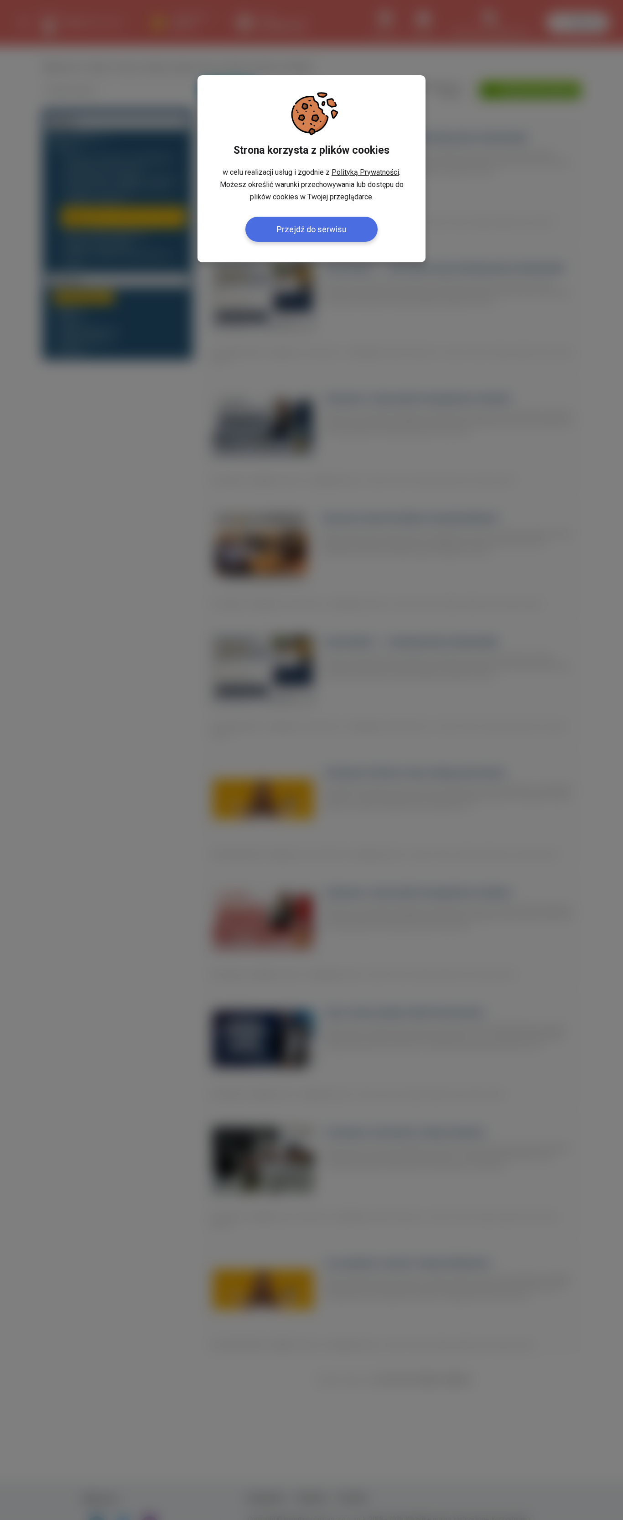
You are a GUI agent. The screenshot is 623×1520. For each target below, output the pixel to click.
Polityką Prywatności (365, 172)
